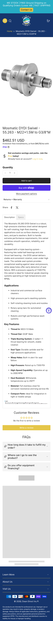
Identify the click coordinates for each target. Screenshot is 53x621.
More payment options (26, 194)
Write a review (26, 427)
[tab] (9, 217)
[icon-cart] (47, 20)
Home (9, 31)
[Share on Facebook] (11, 207)
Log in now (37, 159)
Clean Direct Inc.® (30, 601)
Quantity (8, 167)
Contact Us (26, 9)
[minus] (5, 173)
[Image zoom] (26, 80)
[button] (26, 180)
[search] (10, 20)
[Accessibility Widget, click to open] (49, 310)
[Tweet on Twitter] (17, 207)
